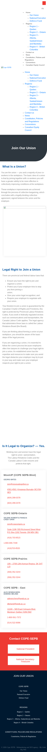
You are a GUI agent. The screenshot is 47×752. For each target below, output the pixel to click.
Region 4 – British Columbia (37, 48)
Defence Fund (36, 21)
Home (28, 12)
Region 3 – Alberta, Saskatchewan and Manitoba (36, 39)
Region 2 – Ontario (23, 715)
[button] (33, 69)
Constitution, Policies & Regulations (23, 736)
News (28, 55)
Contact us (30, 52)
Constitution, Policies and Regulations (34, 120)
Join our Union (23, 676)
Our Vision (23, 691)
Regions (29, 24)
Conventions (30, 62)
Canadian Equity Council (35, 65)
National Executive (23, 694)
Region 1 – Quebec (34, 27)
